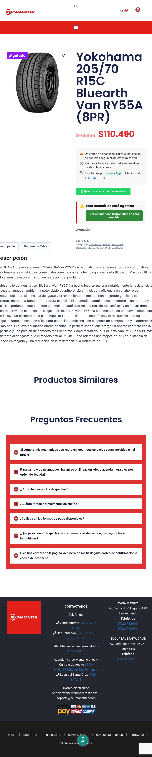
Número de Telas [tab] (35, 246)
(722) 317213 (128, 659)
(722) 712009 (128, 623)
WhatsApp (114, 173)
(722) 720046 (76, 638)
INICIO (12, 734)
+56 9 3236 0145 (96, 178)
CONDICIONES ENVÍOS (109, 734)
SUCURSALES (52, 734)
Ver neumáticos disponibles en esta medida (114, 215)
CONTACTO (137, 734)
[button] (76, 27)
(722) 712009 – (88, 633)
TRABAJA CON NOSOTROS (76, 743)
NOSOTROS (30, 734)
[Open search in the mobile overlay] (76, 6)
